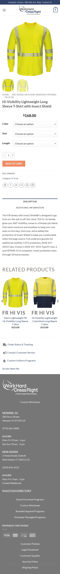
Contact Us (47, 2)
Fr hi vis (9, 97)
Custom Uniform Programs (21, 360)
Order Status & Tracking (20, 344)
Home (5, 94)
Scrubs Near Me (10, 368)
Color (5, 123)
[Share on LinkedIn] (32, 185)
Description (30, 201)
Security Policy (30, 561)
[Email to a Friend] (21, 185)
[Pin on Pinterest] (27, 185)
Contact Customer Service (21, 352)
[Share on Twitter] (16, 185)
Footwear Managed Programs (30, 517)
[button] (4, 10)
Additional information (30, 207)
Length (6, 143)
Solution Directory (16, 490)
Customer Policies (30, 543)
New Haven (10, 451)
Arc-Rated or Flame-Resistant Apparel (34, 94)
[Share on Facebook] (10, 185)
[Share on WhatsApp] (5, 185)
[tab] (30, 201)
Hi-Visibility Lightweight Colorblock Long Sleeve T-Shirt (45, 321)
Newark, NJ (10, 412)
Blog (39, 2)
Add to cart (13, 163)
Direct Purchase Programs (30, 499)
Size (4, 133)
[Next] (53, 49)
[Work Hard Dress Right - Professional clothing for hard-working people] (30, 10)
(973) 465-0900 (10, 428)
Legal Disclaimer (30, 549)
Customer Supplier (30, 555)
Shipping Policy (30, 567)
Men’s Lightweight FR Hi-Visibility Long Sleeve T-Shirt (15, 321)
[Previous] (7, 49)
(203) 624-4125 (10, 467)
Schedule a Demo (16, 2)
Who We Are (30, 2)
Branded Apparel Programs (30, 511)
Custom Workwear (30, 401)
